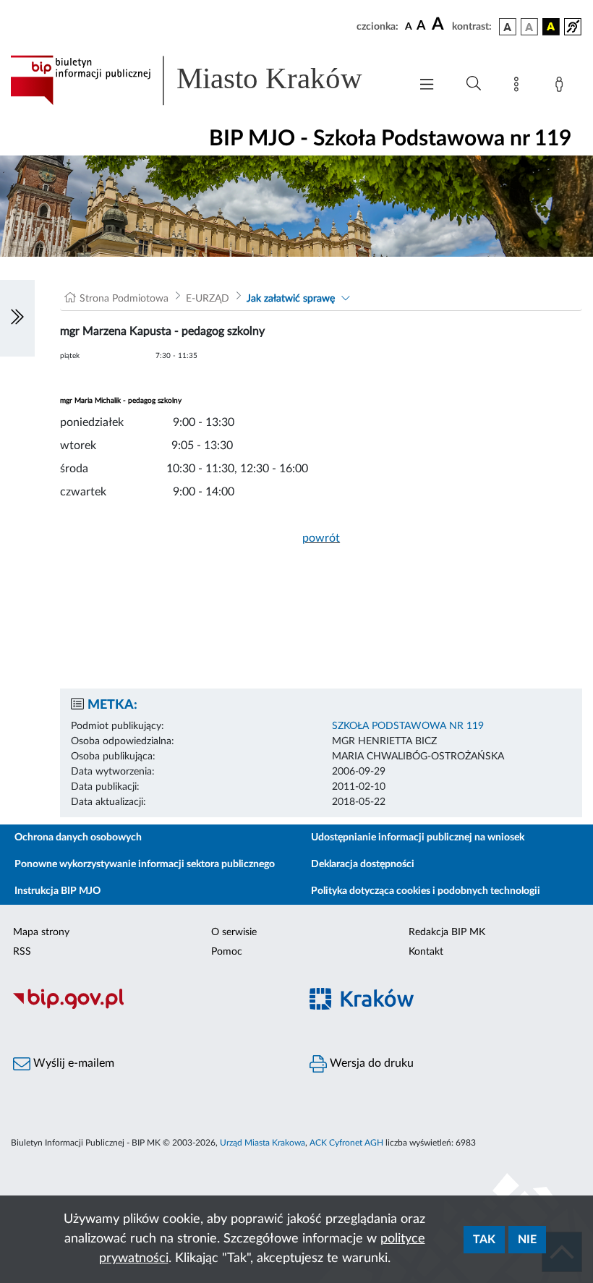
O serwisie (234, 932)
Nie (527, 1239)
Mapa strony (41, 932)
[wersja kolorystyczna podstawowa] (507, 26)
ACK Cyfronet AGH (346, 1142)
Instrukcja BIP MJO (57, 891)
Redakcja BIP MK (447, 932)
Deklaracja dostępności (362, 864)
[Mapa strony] (519, 87)
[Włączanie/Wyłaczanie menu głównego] (427, 85)
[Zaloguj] (561, 87)
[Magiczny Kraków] (444, 1007)
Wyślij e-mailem (72, 1063)
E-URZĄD (207, 299)
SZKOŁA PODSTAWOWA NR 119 (408, 726)
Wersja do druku (370, 1063)
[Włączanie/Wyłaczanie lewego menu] (17, 318)
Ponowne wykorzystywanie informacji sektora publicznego (144, 864)
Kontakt (426, 952)
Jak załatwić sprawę (291, 299)
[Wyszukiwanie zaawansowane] (473, 84)
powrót (321, 538)
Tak (484, 1239)
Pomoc (226, 952)
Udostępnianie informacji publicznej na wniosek (417, 837)
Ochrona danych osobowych (78, 837)
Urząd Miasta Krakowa (262, 1142)
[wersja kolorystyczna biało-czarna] (529, 26)
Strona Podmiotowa (124, 299)
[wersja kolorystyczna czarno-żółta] (551, 26)
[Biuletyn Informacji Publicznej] (148, 1006)
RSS (22, 952)
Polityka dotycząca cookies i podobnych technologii (425, 891)
